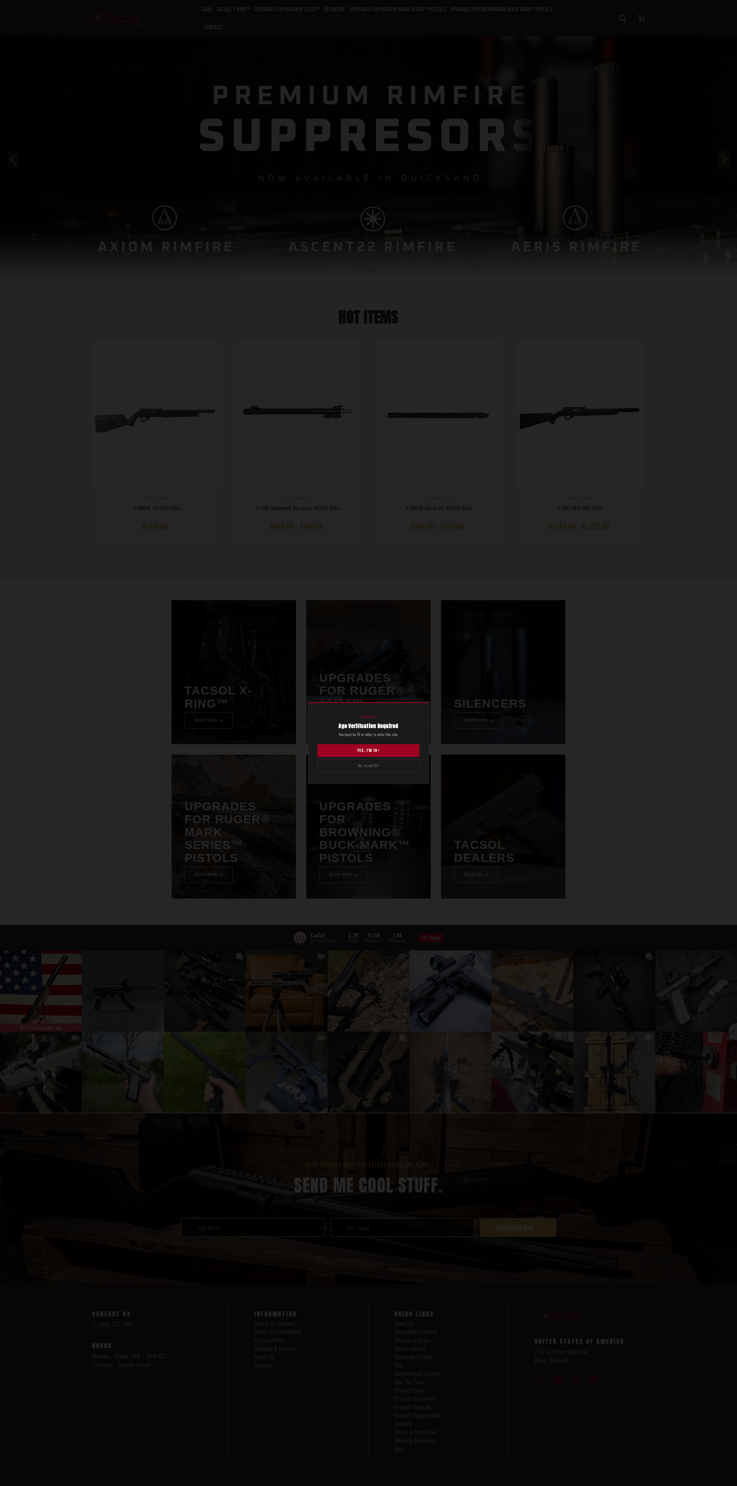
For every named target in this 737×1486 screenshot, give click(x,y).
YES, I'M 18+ (368, 750)
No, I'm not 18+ (368, 765)
